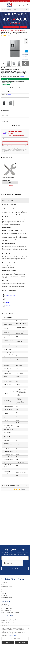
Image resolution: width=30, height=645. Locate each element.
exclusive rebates (14, 26)
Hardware (3, 589)
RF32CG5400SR (8, 96)
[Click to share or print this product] (26, 39)
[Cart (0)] (27, 5)
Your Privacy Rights (15, 638)
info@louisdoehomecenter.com (12, 612)
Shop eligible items (6, 84)
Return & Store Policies (6, 597)
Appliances (3, 30)
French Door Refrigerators (19, 30)
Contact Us (4, 595)
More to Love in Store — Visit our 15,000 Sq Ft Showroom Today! (15, 1)
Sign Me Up (15, 568)
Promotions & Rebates (6, 586)
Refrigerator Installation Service (8, 177)
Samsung (9, 94)
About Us (3, 593)
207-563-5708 (7, 610)
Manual (7, 302)
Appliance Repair (5, 588)
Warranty (7, 305)
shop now (6, 26)
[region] (15, 635)
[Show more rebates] (28, 88)
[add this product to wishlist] (26, 42)
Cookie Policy (12, 635)
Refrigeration (10, 30)
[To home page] (9, 5)
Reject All (8, 642)
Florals (3, 591)
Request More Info (16, 125)
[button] (2, 5)
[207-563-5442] (23, 5)
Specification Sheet (10, 295)
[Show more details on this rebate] (27, 79)
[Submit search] (26, 9)
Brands (3, 584)
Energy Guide (9, 298)
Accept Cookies (21, 642)
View (10, 182)
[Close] (28, 628)
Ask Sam (15, 143)
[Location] (19, 5)
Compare (11, 185)
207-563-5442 (8, 608)
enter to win (23, 26)
